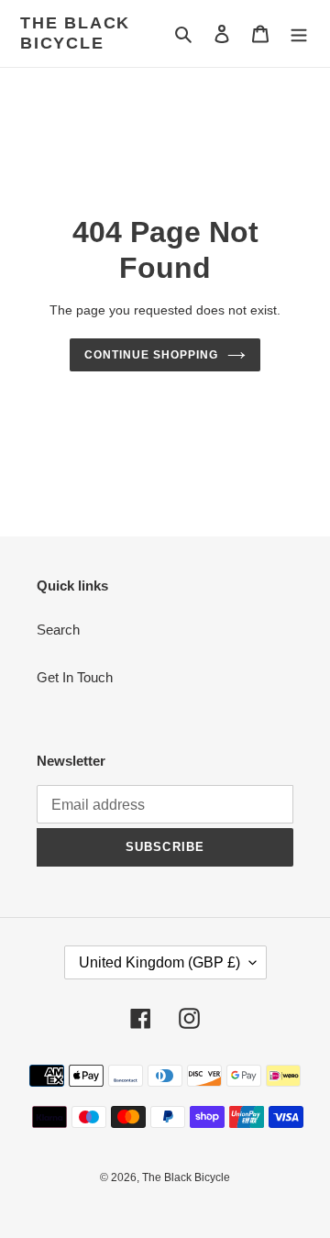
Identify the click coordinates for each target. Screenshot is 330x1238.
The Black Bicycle (75, 33)
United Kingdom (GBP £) (159, 962)
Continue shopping (151, 354)
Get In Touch (75, 677)
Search (58, 629)
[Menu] (299, 33)
